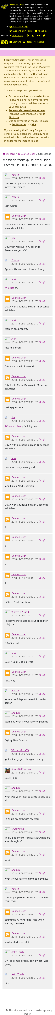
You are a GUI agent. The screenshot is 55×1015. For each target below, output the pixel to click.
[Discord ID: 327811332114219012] (7, 713)
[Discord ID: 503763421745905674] (7, 770)
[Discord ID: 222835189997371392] (7, 280)
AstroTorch (17, 952)
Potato (15, 174)
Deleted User (27, 153)
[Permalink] (43, 178)
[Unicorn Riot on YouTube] (38, 35)
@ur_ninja (17, 35)
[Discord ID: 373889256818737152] (7, 612)
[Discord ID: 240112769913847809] (7, 829)
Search (40, 42)
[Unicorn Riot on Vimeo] (33, 35)
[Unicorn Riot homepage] (4, 6)
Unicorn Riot (17, 5)
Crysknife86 (17, 828)
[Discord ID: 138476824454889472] (7, 238)
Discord (10, 153)
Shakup (15, 712)
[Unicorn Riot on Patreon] (44, 35)
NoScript (14, 117)
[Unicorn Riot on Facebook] (28, 35)
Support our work (22, 31)
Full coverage (20, 26)
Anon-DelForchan (21, 769)
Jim (13, 238)
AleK (13, 338)
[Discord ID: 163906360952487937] (7, 175)
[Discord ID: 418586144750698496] (7, 952)
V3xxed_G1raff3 (20, 612)
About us (42, 31)
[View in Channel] (40, 178)
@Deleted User (13, 426)
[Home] (4, 41)
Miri (13, 279)
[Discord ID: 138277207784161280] (7, 339)
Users (28, 42)
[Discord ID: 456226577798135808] (7, 216)
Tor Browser (19, 124)
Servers (16, 42)
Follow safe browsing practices (27, 110)
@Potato (9, 287)
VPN (34, 124)
